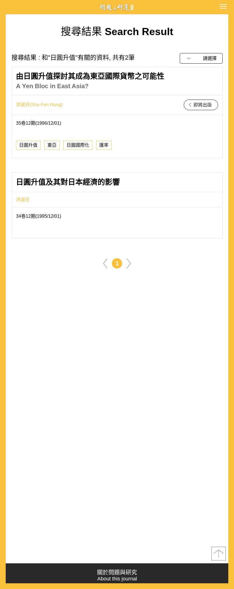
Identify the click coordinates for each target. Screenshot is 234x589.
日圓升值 (28, 145)
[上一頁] (105, 263)
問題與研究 (117, 7)
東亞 (52, 145)
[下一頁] (129, 263)
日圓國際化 (77, 145)
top (218, 553)
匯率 (103, 145)
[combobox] (201, 58)
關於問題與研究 (117, 575)
